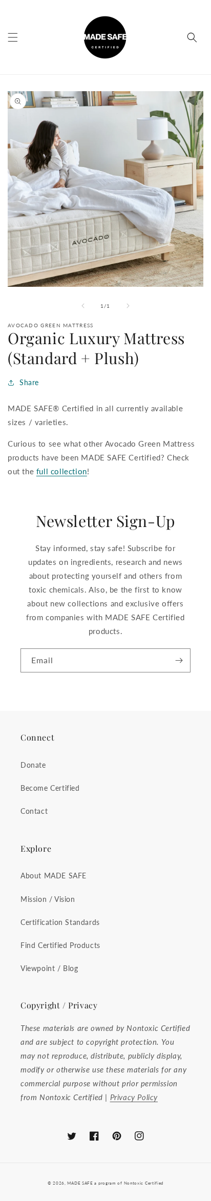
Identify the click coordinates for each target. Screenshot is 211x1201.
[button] (13, 37)
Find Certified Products (60, 945)
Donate (33, 765)
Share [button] (29, 382)
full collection (61, 471)
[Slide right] (128, 305)
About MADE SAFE (53, 875)
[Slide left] (83, 305)
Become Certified (50, 788)
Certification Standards (60, 922)
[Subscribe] (178, 660)
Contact (34, 811)
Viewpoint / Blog (49, 968)
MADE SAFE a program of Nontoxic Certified (115, 1183)
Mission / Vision (47, 899)
